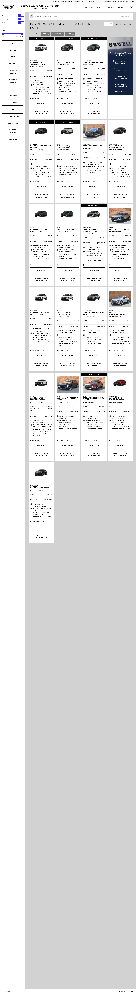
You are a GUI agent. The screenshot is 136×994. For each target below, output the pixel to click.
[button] (132, 7)
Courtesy (5, 19)
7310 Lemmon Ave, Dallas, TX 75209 (98, 1)
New (3, 15)
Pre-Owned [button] (108, 7)
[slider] (3, 34)
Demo (4, 23)
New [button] (98, 7)
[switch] (13, 15)
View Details (38, 98)
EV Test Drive (87, 7)
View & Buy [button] (41, 103)
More (120, 7)
